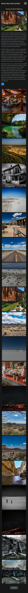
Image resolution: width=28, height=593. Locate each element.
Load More (14, 587)
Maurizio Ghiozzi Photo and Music (10, 3)
